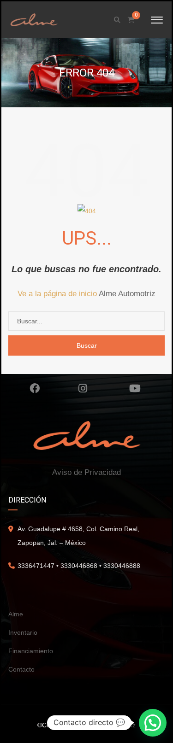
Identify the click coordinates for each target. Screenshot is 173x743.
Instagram (83, 388)
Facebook (34, 388)
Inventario (22, 632)
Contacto (21, 669)
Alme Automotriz (127, 293)
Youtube (135, 388)
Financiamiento (30, 651)
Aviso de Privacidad (86, 472)
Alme (15, 614)
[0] (131, 20)
